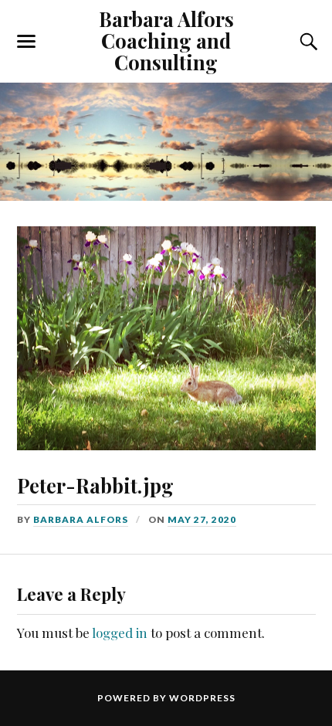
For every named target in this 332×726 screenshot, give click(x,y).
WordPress (202, 698)
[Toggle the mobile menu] (26, 42)
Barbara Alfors (80, 519)
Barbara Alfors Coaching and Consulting (166, 40)
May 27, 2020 (202, 519)
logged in (119, 632)
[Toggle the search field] (306, 42)
